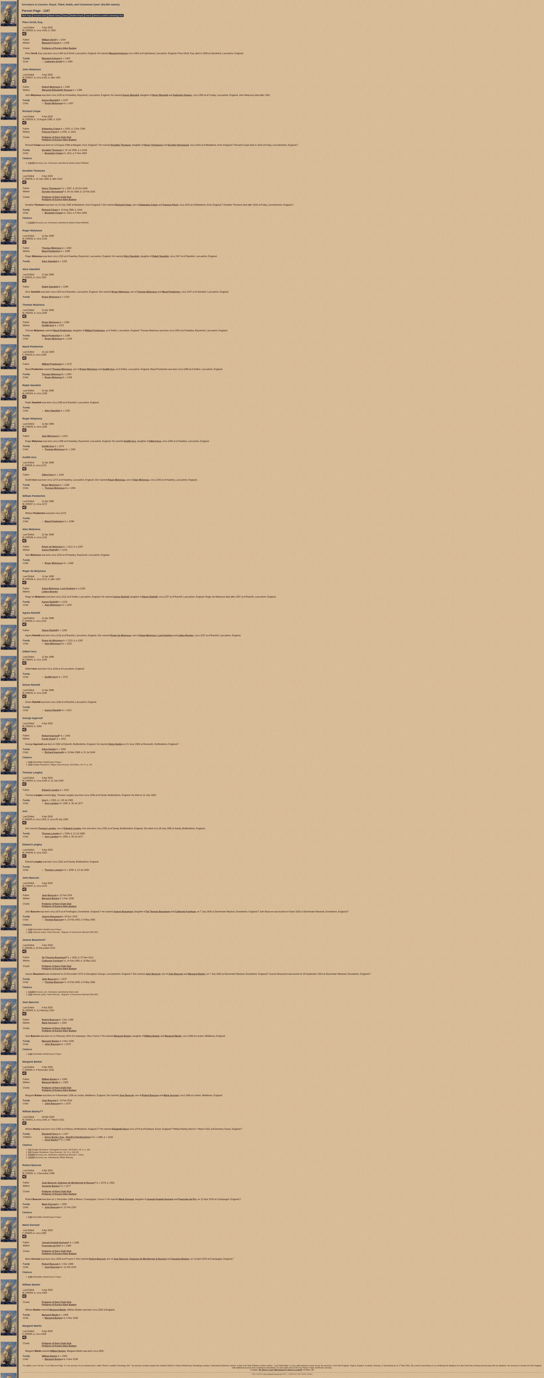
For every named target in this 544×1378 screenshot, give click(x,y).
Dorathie (121, 145)
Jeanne (123, 911)
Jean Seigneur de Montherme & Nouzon (68, 1183)
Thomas (52, 248)
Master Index (54, 15)
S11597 (32, 163)
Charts (65, 15)
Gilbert (155, 441)
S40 (30, 762)
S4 (30, 1152)
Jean (49, 895)
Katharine (182, 95)
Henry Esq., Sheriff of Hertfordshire (67, 1137)
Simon (150, 597)
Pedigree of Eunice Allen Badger (59, 48)
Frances (49, 132)
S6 (30, 1150)
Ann (53, 795)
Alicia (115, 744)
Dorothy (178, 145)
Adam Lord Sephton (58, 588)
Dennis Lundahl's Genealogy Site (108, 15)
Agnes (130, 95)
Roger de (52, 547)
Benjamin (53, 153)
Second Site (278, 1374)
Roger (53, 103)
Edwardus (51, 129)
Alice (131, 256)
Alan (50, 436)
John (153, 974)
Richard (123, 204)
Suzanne (51, 1186)
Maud (51, 251)
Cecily (48, 739)
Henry (160, 95)
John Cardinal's (268, 1374)
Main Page (26, 15)
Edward (50, 790)
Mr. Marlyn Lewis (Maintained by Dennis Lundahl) (280, 1370)
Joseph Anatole (160, 1199)
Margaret (51, 43)
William (49, 40)
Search (88, 15)
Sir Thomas (158, 911)
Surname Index (40, 15)
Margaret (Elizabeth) (57, 90)
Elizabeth (120, 1129)
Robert (51, 87)
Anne (51, 1140)
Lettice (50, 591)
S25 (30, 932)
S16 (30, 765)
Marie (49, 1023)
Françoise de (187, 1199)
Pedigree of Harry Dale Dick (56, 137)
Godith (48, 325)
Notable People (76, 15)
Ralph (160, 256)
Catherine (53, 61)
